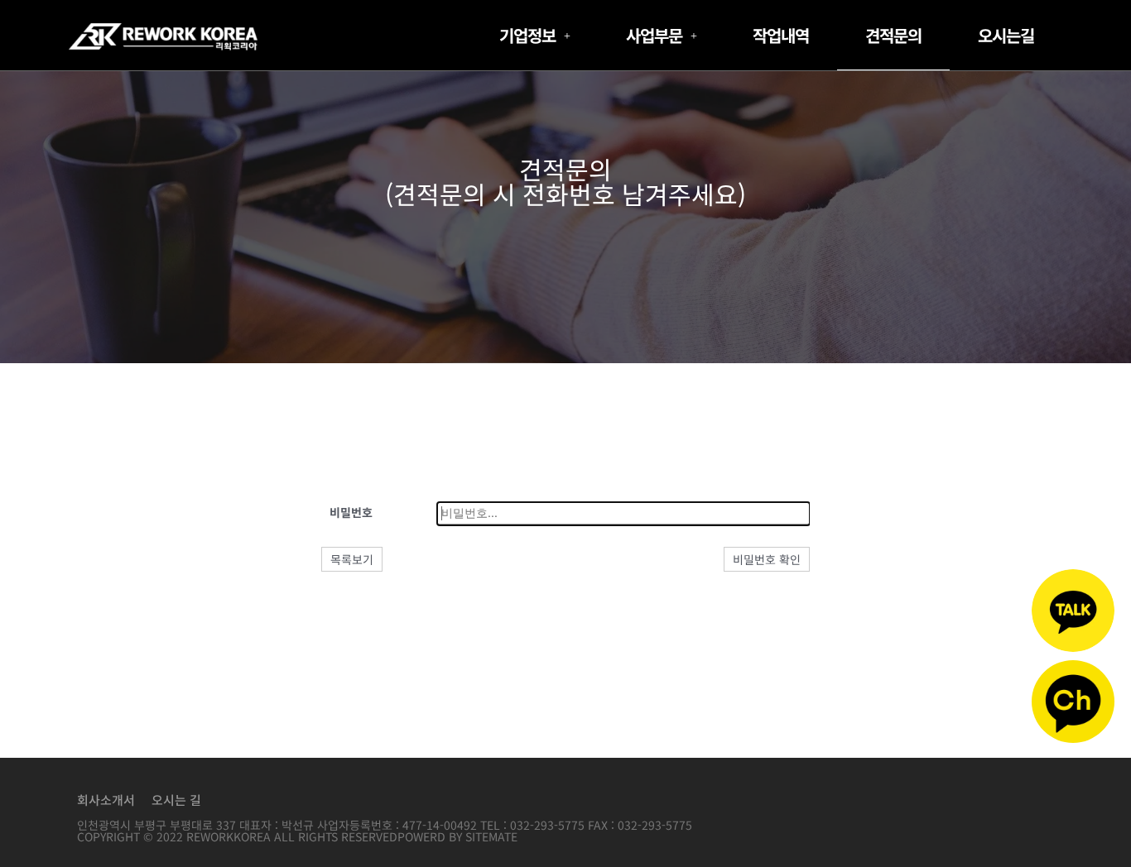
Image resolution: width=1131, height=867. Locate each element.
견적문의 (893, 35)
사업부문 (654, 35)
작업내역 (781, 35)
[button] (534, 35)
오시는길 (1006, 35)
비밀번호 (351, 512)
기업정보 (527, 35)
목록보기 (351, 559)
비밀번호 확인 (767, 559)
